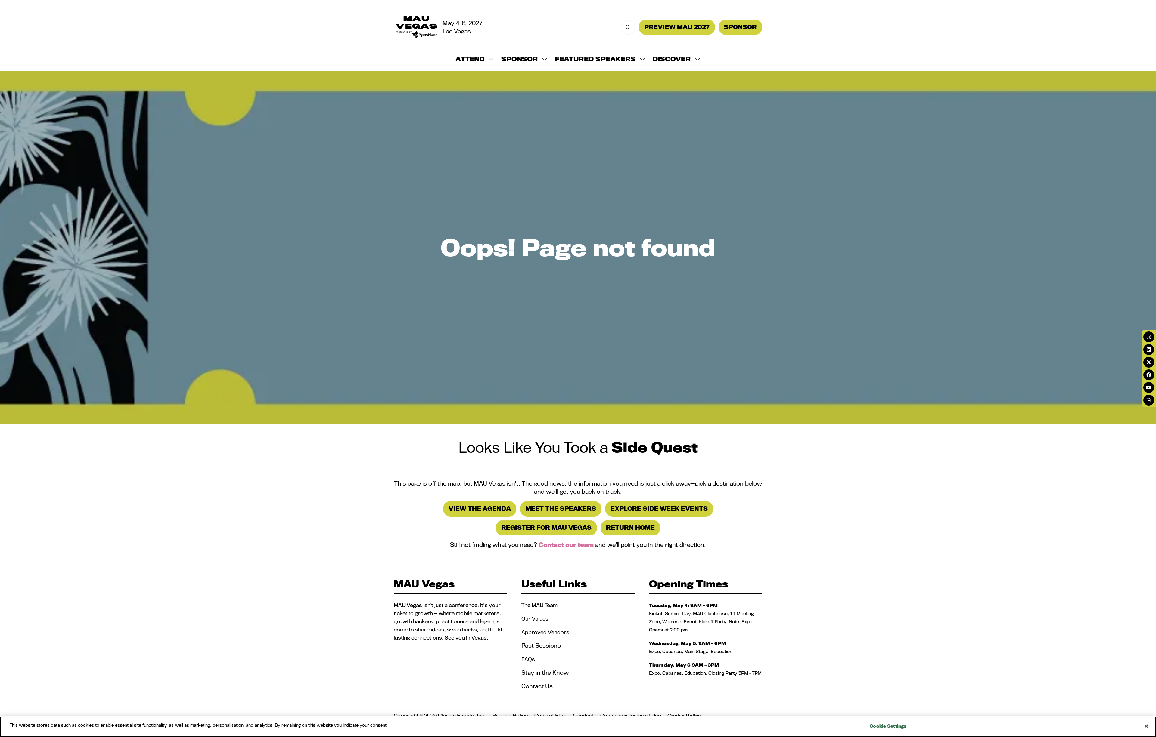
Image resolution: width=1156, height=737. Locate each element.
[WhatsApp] (1148, 400)
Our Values (535, 618)
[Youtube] (1148, 387)
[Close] (1146, 726)
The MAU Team (539, 605)
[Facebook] (1148, 374)
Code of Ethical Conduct (564, 715)
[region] (578, 726)
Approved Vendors (545, 632)
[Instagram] (1148, 336)
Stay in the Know (545, 672)
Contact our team (566, 544)
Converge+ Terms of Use (630, 715)
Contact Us (537, 686)
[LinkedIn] (1148, 349)
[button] (628, 27)
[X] (1148, 362)
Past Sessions (541, 645)
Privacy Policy (510, 715)
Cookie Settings (888, 726)
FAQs (528, 659)
